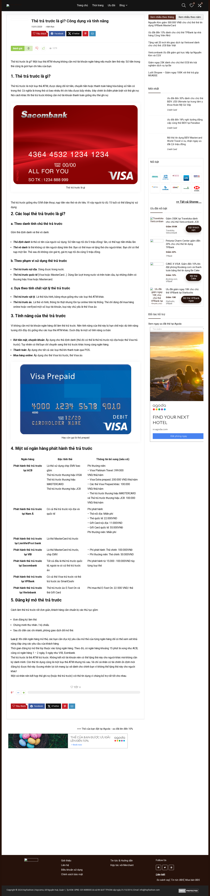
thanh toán (78, 95)
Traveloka (170, 230)
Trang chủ (82, 5)
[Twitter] (165, 867)
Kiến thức (50, 27)
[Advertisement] (177, 472)
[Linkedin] (171, 867)
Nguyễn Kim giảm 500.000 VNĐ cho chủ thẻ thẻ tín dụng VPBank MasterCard (175, 24)
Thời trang (98, 5)
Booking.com (171, 279)
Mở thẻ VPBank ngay (191, 299)
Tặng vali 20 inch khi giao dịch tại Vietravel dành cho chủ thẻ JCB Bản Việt (174, 44)
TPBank (169, 256)
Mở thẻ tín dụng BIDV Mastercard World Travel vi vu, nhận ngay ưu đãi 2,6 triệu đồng (184, 141)
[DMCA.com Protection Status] (189, 890)
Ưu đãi (111, 5)
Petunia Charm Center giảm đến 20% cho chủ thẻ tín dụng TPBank (183, 244)
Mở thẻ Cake (193, 277)
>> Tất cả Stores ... (188, 201)
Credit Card (172, 110)
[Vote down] (18, 692)
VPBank (169, 281)
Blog (122, 5)
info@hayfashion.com (150, 890)
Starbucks (170, 301)
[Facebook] (158, 867)
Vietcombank (171, 233)
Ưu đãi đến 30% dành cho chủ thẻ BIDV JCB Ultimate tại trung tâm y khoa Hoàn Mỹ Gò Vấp (185, 101)
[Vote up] (23, 692)
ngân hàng (106, 639)
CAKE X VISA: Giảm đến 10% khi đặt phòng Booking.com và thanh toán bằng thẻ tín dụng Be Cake (183, 267)
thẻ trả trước (69, 325)
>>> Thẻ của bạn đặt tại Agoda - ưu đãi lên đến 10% (105, 728)
